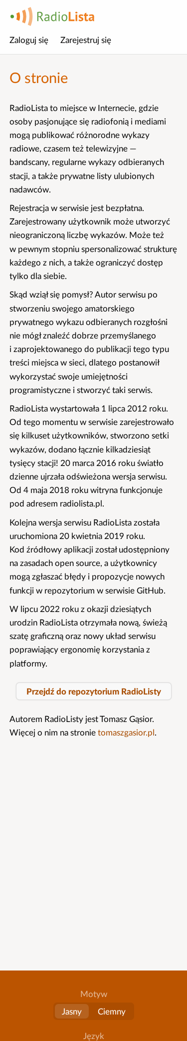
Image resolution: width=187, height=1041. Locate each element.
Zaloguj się (28, 39)
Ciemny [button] (112, 1011)
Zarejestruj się (85, 39)
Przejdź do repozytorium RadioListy (93, 691)
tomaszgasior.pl (126, 732)
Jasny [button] (72, 1011)
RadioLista (52, 16)
